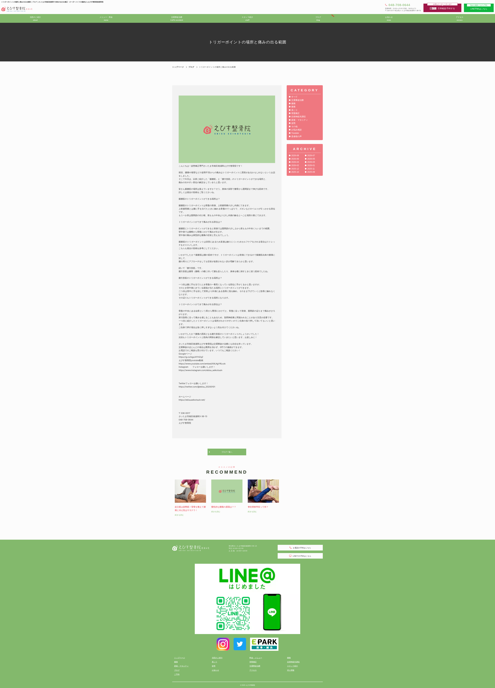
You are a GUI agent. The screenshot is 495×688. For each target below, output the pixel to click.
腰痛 (293, 103)
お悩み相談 (296, 130)
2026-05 (311, 159)
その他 (294, 126)
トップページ (179, 658)
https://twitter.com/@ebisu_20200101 (197, 386)
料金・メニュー (255, 658)
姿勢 (293, 123)
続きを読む (179, 515)
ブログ (191, 67)
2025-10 (295, 172)
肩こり (294, 110)
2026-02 (295, 165)
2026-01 (311, 165)
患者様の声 (296, 136)
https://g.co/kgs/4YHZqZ (191, 357)
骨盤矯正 (295, 113)
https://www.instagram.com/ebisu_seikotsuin (200, 370)
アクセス (253, 670)
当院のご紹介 (217, 658)
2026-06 (295, 159)
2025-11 (311, 169)
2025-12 (295, 169)
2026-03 (311, 162)
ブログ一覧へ (226, 452)
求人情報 (290, 670)
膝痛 (293, 107)
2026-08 (295, 155)
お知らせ (215, 670)
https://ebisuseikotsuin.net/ (192, 400)
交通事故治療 (297, 100)
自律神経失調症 (298, 117)
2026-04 (295, 162)
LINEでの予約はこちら (302, 556)
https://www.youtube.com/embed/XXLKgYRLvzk (202, 363)
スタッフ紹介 (292, 666)
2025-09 (311, 172)
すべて (294, 97)
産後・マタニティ (299, 120)
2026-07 (311, 155)
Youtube (295, 133)
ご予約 (177, 674)
